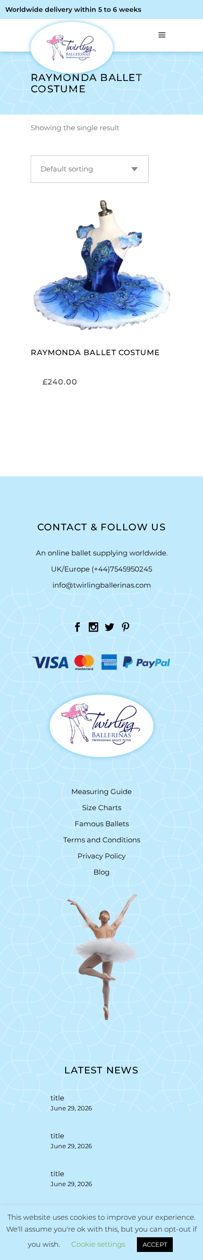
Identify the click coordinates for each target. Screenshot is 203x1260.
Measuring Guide (101, 791)
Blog (101, 871)
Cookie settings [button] (98, 1244)
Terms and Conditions (101, 839)
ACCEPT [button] (155, 1244)
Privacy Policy (101, 855)
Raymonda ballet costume (95, 352)
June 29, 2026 (71, 1108)
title (57, 1097)
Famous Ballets (102, 823)
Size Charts (101, 807)
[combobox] (90, 169)
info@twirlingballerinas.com (101, 585)
